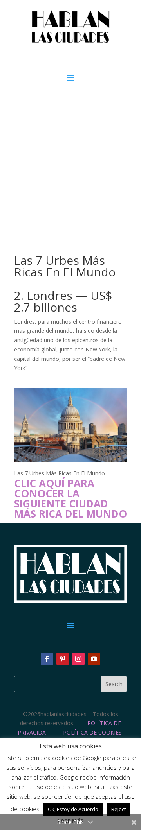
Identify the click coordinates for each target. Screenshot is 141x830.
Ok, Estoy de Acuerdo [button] (73, 809)
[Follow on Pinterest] (62, 659)
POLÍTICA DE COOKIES (92, 732)
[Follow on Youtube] (94, 659)
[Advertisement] (70, 157)
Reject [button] (118, 809)
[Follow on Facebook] (47, 659)
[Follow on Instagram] (78, 659)
